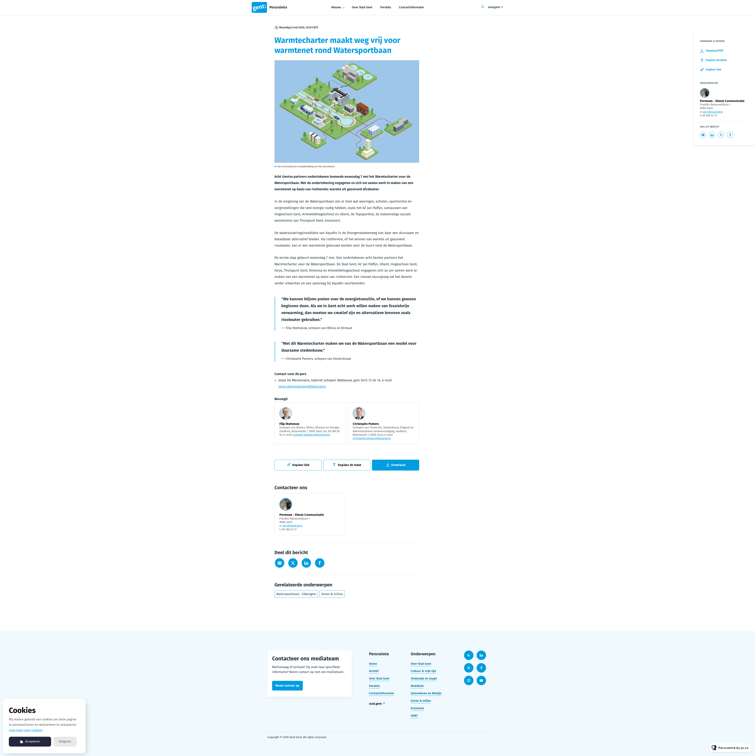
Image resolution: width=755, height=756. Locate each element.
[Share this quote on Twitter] (427, 308)
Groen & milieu (332, 594)
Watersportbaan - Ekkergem (296, 594)
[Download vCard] (338, 500)
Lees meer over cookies (25, 730)
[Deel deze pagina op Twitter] (293, 563)
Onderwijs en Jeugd (424, 678)
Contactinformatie (411, 7)
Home (373, 663)
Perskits (385, 7)
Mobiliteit (417, 686)
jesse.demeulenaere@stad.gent (302, 386)
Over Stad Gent (362, 7)
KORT (414, 715)
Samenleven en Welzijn (426, 693)
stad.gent (494, 7)
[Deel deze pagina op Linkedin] (306, 563)
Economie (417, 708)
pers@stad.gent (292, 525)
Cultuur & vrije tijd (423, 671)
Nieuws (336, 7)
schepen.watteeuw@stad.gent (311, 434)
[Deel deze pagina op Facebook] (319, 563)
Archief (373, 671)
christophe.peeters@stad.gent (372, 438)
